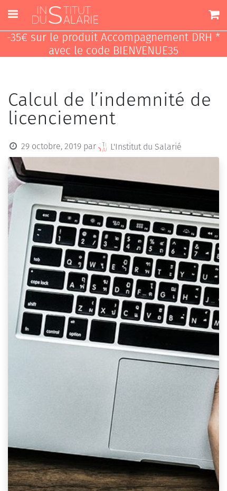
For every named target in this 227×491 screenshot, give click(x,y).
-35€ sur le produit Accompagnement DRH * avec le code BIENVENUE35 (113, 44)
